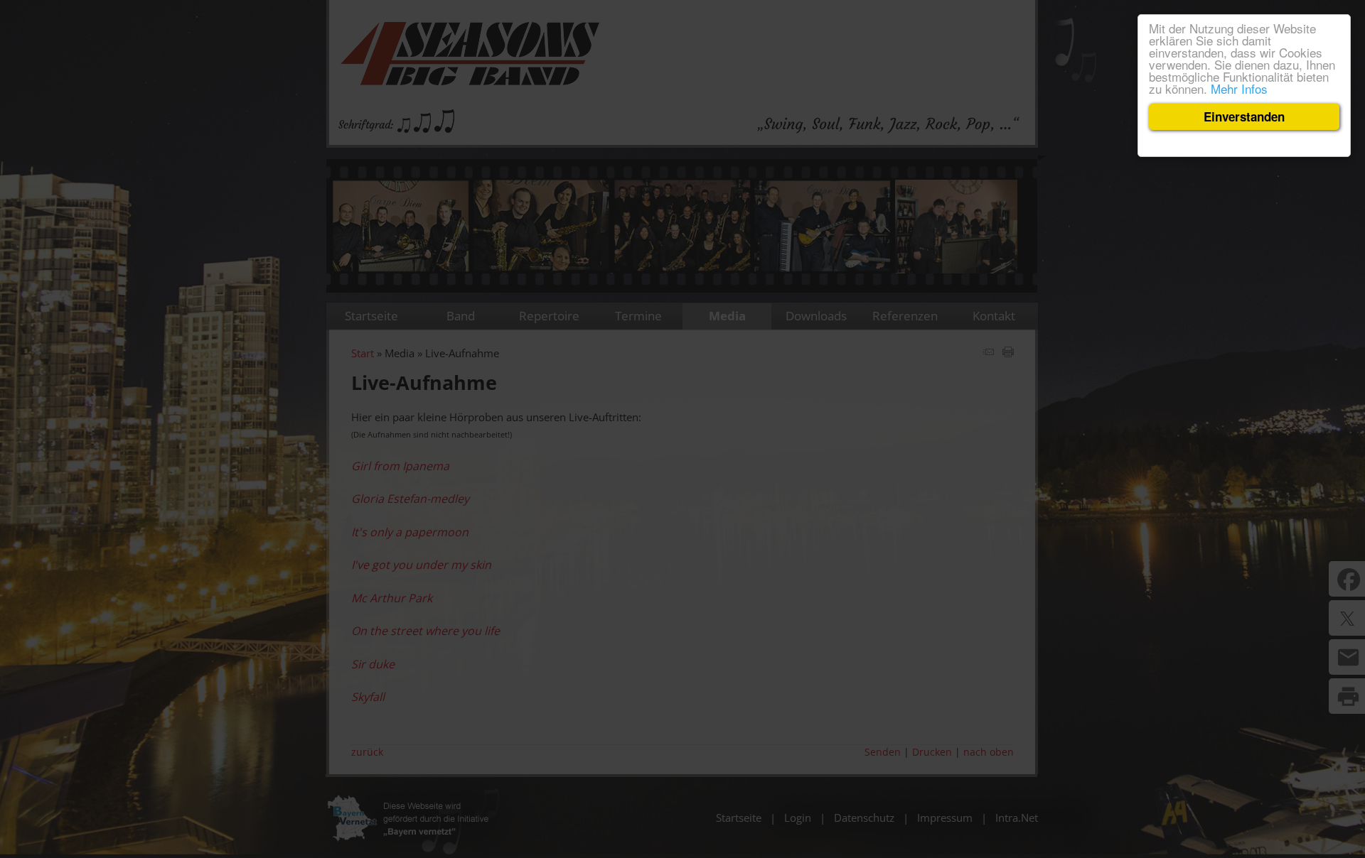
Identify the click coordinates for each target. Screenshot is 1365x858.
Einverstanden (1244, 116)
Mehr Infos (1239, 88)
